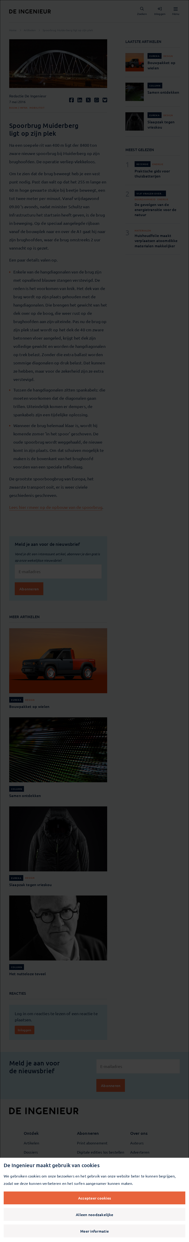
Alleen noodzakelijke (94, 1214)
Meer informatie (94, 1231)
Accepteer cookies (94, 1197)
